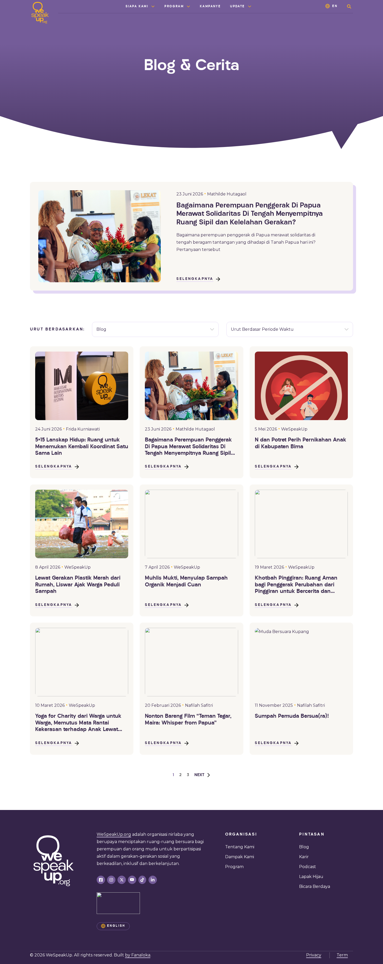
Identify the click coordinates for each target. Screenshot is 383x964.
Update (237, 6)
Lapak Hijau (311, 876)
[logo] (40, 13)
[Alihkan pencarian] (349, 6)
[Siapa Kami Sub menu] (153, 6)
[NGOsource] (118, 903)
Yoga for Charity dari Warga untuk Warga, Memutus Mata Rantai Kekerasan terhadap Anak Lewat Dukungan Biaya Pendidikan (78, 723)
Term (342, 955)
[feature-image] (81, 386)
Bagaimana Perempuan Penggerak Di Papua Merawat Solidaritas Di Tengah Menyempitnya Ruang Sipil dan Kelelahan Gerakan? (249, 214)
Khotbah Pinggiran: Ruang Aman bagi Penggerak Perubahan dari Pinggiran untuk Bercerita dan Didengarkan (296, 585)
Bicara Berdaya (314, 886)
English (116, 926)
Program (174, 6)
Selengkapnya (194, 279)
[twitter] (122, 880)
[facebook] (101, 880)
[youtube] (132, 880)
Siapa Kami (137, 6)
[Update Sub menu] (250, 6)
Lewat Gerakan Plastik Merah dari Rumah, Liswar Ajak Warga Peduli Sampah (77, 584)
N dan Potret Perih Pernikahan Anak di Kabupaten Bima (300, 443)
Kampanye (210, 6)
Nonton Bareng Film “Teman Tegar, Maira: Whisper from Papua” (188, 720)
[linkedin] (153, 880)
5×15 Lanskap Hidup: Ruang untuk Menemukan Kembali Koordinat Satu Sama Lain (81, 446)
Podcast (307, 866)
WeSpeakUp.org (114, 834)
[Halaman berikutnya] (202, 775)
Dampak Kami (239, 856)
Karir (304, 856)
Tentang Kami (239, 846)
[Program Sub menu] (188, 6)
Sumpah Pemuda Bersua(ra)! (292, 716)
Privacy (313, 955)
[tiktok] (142, 880)
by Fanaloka (137, 955)
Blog (304, 846)
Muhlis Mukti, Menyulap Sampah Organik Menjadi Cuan (186, 581)
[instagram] (111, 880)
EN (335, 6)
